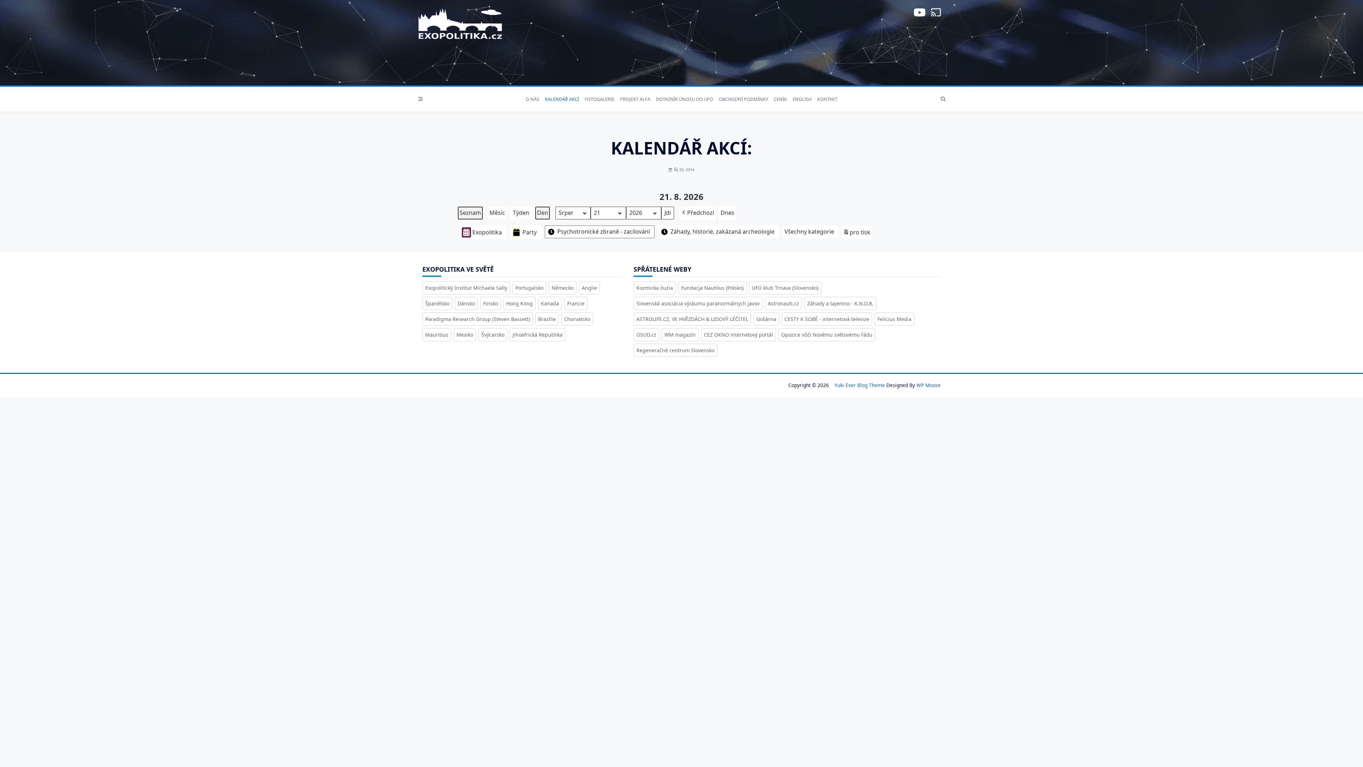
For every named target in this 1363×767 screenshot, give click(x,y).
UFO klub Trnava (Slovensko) (785, 287)
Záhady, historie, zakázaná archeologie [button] (722, 231)
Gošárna (766, 319)
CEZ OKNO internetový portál (738, 334)
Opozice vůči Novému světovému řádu (826, 334)
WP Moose (928, 385)
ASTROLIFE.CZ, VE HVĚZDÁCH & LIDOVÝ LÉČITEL (692, 319)
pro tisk (856, 233)
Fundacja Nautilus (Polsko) (712, 287)
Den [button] (542, 213)
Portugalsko (529, 287)
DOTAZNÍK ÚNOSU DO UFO (684, 99)
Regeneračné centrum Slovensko (675, 350)
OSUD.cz (646, 334)
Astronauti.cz (783, 303)
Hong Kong (519, 303)
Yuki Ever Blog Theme (859, 385)
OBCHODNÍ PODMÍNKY (743, 99)
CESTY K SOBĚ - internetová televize (826, 319)
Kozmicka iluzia (654, 287)
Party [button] (529, 232)
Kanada (550, 303)
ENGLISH (802, 99)
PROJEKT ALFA (635, 99)
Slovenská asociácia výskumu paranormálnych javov (698, 303)
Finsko (490, 303)
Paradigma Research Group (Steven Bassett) (477, 319)
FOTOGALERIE (599, 99)
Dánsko (466, 303)
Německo (563, 287)
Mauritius (436, 334)
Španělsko (437, 303)
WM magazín (680, 334)
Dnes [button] (727, 213)
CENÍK (780, 99)
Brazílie (547, 319)
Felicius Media (894, 319)
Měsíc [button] (497, 213)
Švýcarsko (492, 334)
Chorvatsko (577, 319)
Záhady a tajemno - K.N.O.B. (840, 303)
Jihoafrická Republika (538, 334)
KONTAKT (827, 99)
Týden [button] (521, 213)
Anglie (589, 287)
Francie (576, 303)
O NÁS (532, 99)
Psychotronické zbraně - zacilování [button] (603, 231)
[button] (697, 213)
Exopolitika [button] (487, 232)
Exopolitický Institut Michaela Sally (466, 287)
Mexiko (464, 334)
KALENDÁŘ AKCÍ (562, 99)
